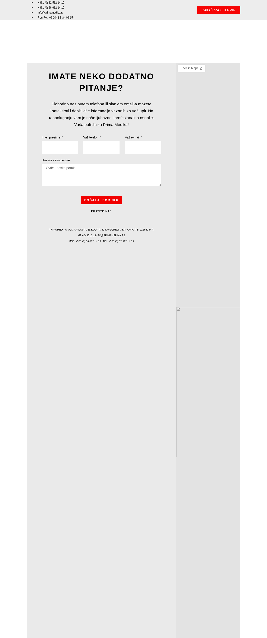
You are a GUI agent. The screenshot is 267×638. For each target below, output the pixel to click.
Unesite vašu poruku (56, 160)
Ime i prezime (51, 137)
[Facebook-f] (97, 216)
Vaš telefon (91, 137)
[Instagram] (106, 216)
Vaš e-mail (132, 137)
